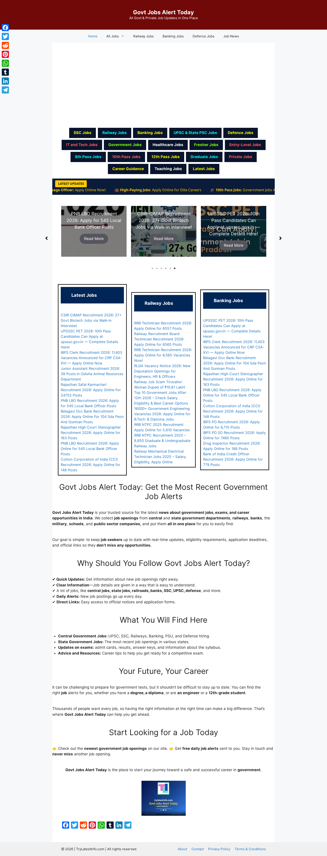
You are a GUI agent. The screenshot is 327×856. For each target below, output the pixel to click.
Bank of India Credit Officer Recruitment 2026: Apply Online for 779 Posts (233, 459)
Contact (198, 849)
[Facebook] (5, 27)
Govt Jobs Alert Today (163, 12)
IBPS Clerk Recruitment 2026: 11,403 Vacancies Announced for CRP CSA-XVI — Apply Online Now (91, 357)
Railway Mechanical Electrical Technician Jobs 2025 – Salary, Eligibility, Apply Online (160, 456)
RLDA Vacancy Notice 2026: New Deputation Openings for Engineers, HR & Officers (162, 371)
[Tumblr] (5, 72)
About (182, 849)
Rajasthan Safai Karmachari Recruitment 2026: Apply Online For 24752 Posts (91, 389)
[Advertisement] (163, 85)
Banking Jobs (173, 36)
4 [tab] (166, 268)
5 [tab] (170, 268)
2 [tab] (157, 268)
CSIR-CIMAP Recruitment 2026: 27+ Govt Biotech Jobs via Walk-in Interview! (94, 220)
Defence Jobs (203, 36)
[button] (46, 238)
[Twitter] (5, 36)
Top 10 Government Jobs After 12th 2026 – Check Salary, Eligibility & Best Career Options (161, 397)
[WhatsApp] (5, 63)
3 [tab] (161, 268)
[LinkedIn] (5, 81)
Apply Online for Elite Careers (162, 189)
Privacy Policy (219, 849)
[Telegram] (5, 89)
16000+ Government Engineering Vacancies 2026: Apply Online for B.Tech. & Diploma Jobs (162, 413)
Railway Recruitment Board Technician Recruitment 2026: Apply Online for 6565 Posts (159, 339)
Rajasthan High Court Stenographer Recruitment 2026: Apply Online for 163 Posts (91, 432)
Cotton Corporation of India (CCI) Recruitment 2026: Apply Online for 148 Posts (90, 464)
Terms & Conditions (250, 849)
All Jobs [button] (112, 36)
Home (92, 36)
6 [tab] (174, 268)
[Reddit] (5, 45)
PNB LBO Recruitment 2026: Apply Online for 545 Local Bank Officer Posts (90, 448)
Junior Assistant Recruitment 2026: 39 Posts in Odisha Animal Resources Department (92, 373)
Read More (94, 238)
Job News (231, 36)
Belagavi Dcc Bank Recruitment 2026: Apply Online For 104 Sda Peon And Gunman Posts (92, 416)
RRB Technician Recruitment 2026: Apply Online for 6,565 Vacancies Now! (163, 355)
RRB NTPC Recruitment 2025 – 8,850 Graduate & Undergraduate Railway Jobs (162, 440)
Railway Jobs (143, 36)
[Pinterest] (5, 54)
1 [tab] (152, 268)
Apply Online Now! (75, 189)
